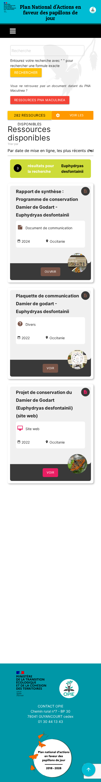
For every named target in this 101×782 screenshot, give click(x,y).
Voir (50, 368)
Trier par (13, 144)
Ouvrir (50, 271)
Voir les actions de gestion (72, 116)
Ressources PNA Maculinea (39, 100)
